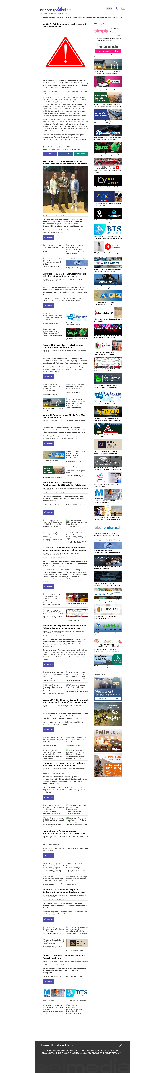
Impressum (46, 1045)
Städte (64, 17)
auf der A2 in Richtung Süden (73, 644)
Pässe (94, 17)
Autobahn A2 (56, 564)
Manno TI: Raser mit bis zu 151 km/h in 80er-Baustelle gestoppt (64, 416)
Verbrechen (81, 17)
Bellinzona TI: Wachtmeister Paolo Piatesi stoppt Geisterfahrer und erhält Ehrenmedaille (65, 162)
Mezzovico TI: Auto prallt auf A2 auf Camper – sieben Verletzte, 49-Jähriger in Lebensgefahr (65, 549)
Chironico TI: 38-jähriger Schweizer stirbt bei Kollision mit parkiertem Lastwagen (64, 275)
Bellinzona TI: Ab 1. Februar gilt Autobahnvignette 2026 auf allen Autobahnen (64, 484)
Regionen (52, 17)
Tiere (113, 17)
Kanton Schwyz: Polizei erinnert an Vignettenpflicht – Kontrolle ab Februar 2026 (64, 832)
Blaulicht (119, 17)
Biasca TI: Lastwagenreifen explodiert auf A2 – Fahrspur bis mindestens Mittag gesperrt (65, 626)
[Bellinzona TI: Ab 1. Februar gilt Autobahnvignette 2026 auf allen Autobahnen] (65, 489)
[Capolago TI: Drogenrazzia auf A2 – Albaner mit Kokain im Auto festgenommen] (65, 769)
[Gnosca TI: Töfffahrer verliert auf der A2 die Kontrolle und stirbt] (65, 961)
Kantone (58, 17)
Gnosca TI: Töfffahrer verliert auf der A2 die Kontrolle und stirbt (64, 957)
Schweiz (45, 17)
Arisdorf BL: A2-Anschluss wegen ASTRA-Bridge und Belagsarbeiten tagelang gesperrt (64, 891)
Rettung (108, 17)
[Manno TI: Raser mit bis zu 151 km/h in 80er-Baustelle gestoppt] (65, 421)
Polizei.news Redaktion (57, 77)
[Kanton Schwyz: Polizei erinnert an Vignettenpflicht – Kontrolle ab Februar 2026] (65, 837)
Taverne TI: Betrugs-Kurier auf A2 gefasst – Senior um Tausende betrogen (63, 346)
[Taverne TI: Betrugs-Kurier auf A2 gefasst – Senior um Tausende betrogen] (65, 351)
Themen (74, 17)
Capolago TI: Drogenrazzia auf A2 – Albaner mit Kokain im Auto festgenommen (64, 764)
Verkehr (89, 17)
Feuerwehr (100, 17)
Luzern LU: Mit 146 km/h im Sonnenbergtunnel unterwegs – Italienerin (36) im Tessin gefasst (65, 701)
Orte (69, 17)
